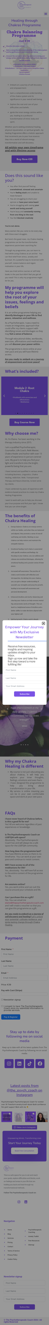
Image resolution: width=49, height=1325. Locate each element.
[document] (24, 662)
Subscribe (24, 694)
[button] (43, 623)
